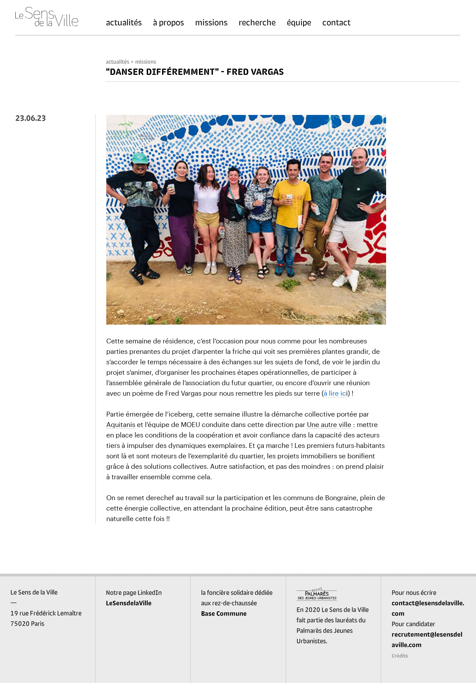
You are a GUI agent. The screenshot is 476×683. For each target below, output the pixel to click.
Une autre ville (330, 424)
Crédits (400, 656)
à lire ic (335, 393)
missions (211, 22)
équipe (299, 22)
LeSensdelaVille (129, 603)
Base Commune (224, 613)
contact (336, 22)
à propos (168, 22)
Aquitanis (120, 424)
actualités (124, 22)
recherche (257, 22)
